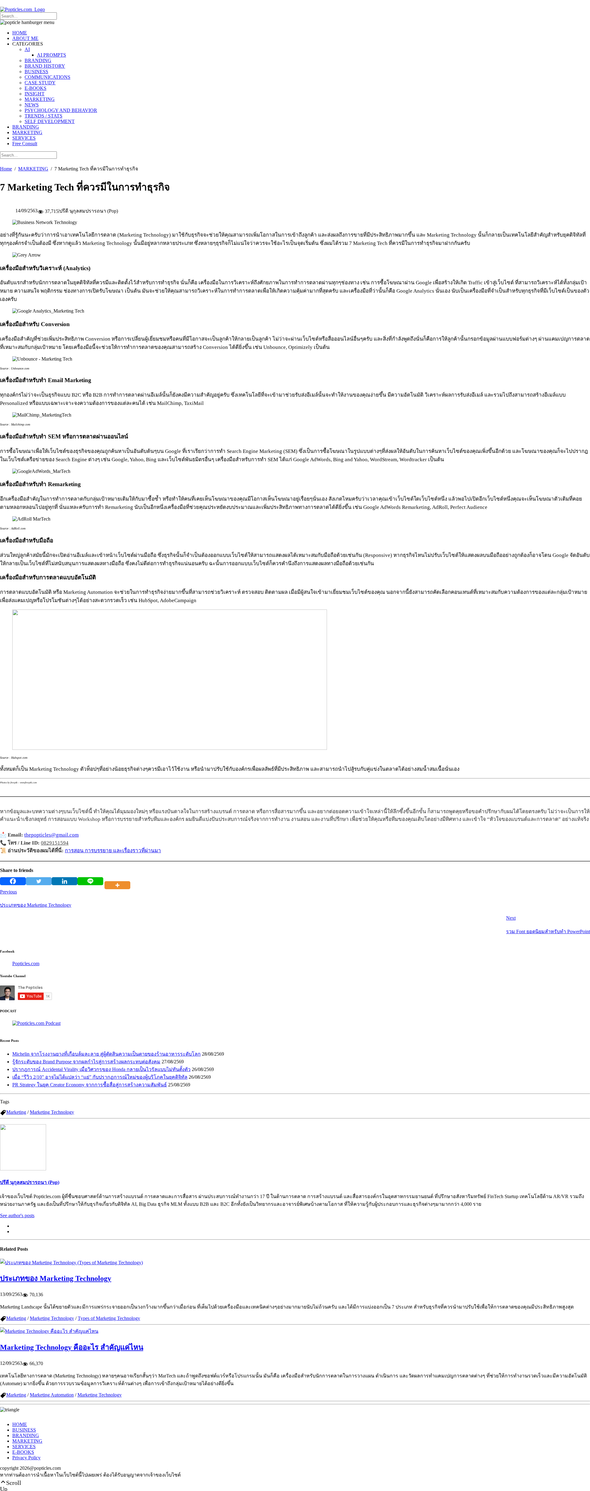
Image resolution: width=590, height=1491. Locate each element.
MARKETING (40, 99)
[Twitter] (39, 881)
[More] (118, 881)
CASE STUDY (40, 82)
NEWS (32, 104)
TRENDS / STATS (43, 115)
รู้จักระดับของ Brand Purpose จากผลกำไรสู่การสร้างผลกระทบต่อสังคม (86, 1061)
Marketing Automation (52, 1394)
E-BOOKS (35, 88)
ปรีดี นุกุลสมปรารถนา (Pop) (29, 1182)
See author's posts (17, 1215)
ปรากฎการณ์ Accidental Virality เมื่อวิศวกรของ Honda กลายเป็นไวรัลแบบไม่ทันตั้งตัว (101, 1069)
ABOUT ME (25, 38)
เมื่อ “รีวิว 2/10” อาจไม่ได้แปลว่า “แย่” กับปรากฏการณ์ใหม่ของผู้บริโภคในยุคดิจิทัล (99, 1077)
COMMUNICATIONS (47, 77)
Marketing (16, 1112)
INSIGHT (35, 93)
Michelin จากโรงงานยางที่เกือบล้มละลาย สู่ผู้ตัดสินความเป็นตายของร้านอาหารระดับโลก (106, 1054)
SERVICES (24, 138)
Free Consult (24, 143)
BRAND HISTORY (45, 66)
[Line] (90, 881)
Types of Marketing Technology (109, 1318)
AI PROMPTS (51, 55)
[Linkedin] (64, 881)
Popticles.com (25, 963)
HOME (19, 32)
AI (27, 49)
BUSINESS (36, 71)
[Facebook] (13, 881)
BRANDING (38, 60)
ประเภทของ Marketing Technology (55, 1278)
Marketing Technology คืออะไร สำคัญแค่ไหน (71, 1347)
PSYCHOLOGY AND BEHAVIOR (61, 110)
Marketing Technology (52, 1112)
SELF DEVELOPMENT (50, 121)
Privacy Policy (26, 1457)
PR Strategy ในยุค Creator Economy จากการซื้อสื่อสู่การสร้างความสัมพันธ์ (89, 1084)
